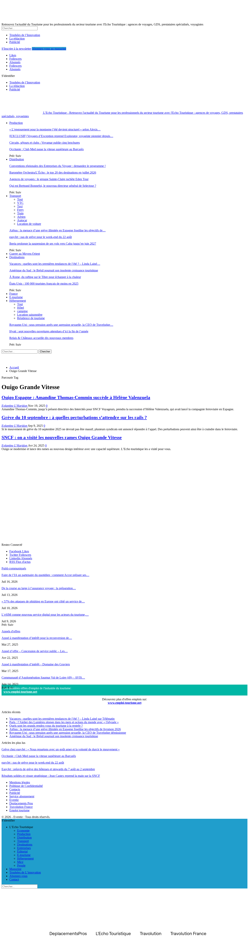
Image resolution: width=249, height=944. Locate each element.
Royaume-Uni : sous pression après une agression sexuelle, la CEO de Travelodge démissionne (67, 732)
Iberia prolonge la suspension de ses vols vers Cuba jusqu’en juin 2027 (52, 243)
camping (22, 311)
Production (16, 122)
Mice (20, 862)
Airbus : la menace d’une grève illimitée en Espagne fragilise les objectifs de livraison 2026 (65, 729)
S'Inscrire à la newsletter (16, 48)
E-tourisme (16, 297)
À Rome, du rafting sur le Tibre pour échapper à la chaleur (45, 277)
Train (20, 213)
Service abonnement (21, 796)
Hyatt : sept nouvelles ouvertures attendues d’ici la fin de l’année (48, 331)
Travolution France (21, 806)
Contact (14, 879)
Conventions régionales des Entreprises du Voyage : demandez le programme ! (57, 166)
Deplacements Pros (21, 803)
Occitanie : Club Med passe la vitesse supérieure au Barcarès (46, 149)
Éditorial (22, 851)
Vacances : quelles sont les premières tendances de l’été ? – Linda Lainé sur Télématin (62, 718)
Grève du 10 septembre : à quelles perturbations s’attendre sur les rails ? (74, 417)
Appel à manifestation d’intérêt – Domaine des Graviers (36, 664)
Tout (20, 199)
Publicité (14, 42)
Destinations (17, 257)
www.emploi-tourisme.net (20, 691)
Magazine (15, 869)
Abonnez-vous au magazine (49, 48)
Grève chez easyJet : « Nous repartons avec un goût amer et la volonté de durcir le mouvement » (61, 749)
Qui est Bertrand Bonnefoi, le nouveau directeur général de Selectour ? (52, 185)
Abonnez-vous (18, 876)
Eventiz (14, 799)
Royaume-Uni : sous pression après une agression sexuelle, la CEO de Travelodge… (61, 324)
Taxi (20, 206)
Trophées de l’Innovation (24, 35)
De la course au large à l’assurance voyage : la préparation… (39, 588)
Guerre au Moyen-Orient (24, 253)
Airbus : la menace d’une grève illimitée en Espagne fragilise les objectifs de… (57, 230)
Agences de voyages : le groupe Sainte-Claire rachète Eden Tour (49, 179)
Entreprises (24, 848)
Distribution (16, 159)
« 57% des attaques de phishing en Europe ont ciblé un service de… (43, 601)
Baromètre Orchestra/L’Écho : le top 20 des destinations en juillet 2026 (52, 172)
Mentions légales (19, 782)
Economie (23, 830)
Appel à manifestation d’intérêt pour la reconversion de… (37, 638)
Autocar (22, 220)
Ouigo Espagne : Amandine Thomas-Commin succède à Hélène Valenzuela (76, 397)
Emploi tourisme (19, 810)
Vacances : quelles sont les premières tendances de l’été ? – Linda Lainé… (54, 263)
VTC (20, 202)
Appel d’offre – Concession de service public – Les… (35, 651)
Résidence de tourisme (31, 318)
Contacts (14, 789)
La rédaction (17, 38)
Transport (15, 195)
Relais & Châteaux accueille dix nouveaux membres (41, 338)
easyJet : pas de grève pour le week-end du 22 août (40, 237)
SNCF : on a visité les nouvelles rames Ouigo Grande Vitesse (62, 437)
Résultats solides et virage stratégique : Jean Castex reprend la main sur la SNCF (51, 775)
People (21, 865)
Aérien (21, 216)
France (13, 293)
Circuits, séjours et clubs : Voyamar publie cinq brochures (44, 142)
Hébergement (17, 300)
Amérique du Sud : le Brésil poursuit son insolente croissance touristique (53, 270)
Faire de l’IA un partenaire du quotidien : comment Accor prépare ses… (45, 575)
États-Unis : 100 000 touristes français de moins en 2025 (43, 283)
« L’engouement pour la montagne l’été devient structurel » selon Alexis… (55, 129)
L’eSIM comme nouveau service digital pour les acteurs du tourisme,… (45, 614)
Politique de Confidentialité (26, 786)
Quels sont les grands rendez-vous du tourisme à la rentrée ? (46, 725)
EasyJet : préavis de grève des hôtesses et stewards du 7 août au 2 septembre (48, 769)
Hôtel (20, 307)
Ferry (20, 209)
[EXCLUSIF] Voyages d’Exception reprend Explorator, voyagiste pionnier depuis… (61, 136)
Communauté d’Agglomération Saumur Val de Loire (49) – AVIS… (43, 677)
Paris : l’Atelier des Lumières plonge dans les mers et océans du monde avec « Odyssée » (64, 722)
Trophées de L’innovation (25, 872)
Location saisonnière (29, 314)
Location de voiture (29, 223)
